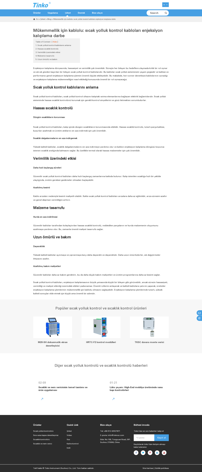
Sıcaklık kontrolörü (41, 439)
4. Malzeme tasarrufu (45, 56)
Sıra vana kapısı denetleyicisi (45, 435)
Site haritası (148, 468)
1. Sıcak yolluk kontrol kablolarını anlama (53, 45)
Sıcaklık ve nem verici (42, 444)
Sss (68, 439)
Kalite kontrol (73, 444)
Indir (69, 448)
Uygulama (53, 13)
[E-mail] (199, 313)
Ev (37, 19)
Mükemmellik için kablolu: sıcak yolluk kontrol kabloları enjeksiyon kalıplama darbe (84, 19)
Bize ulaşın (97, 13)
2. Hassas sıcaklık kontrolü (47, 49)
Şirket (42, 19)
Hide (55, 42)
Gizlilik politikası (162, 468)
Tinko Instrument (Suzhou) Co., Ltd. (60, 468)
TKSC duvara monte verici (149, 342)
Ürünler (37, 13)
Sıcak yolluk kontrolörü (43, 431)
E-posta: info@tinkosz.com (112, 435)
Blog (49, 19)
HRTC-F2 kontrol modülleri (101, 342)
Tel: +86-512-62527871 (110, 431)
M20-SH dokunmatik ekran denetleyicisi (52, 344)
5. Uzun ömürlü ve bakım (46, 59)
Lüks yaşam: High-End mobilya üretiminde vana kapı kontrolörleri (136, 388)
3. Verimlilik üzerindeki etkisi (48, 52)
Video (69, 435)
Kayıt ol (161, 437)
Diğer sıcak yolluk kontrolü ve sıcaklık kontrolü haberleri (101, 365)
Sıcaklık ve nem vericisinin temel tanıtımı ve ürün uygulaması (62, 388)
